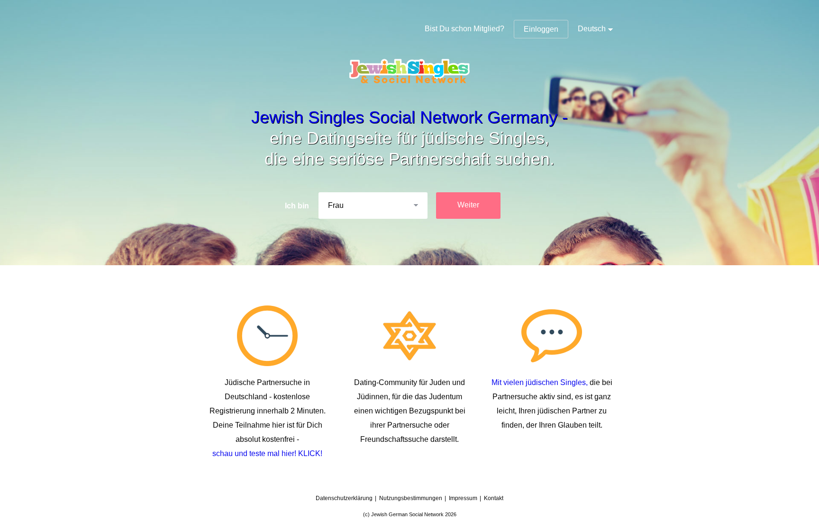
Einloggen (541, 29)
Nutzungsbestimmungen (410, 498)
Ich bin (297, 206)
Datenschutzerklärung (344, 498)
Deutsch (592, 29)
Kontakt (493, 498)
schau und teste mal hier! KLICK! (267, 453)
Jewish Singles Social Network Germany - (409, 117)
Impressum (463, 498)
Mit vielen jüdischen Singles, (540, 382)
